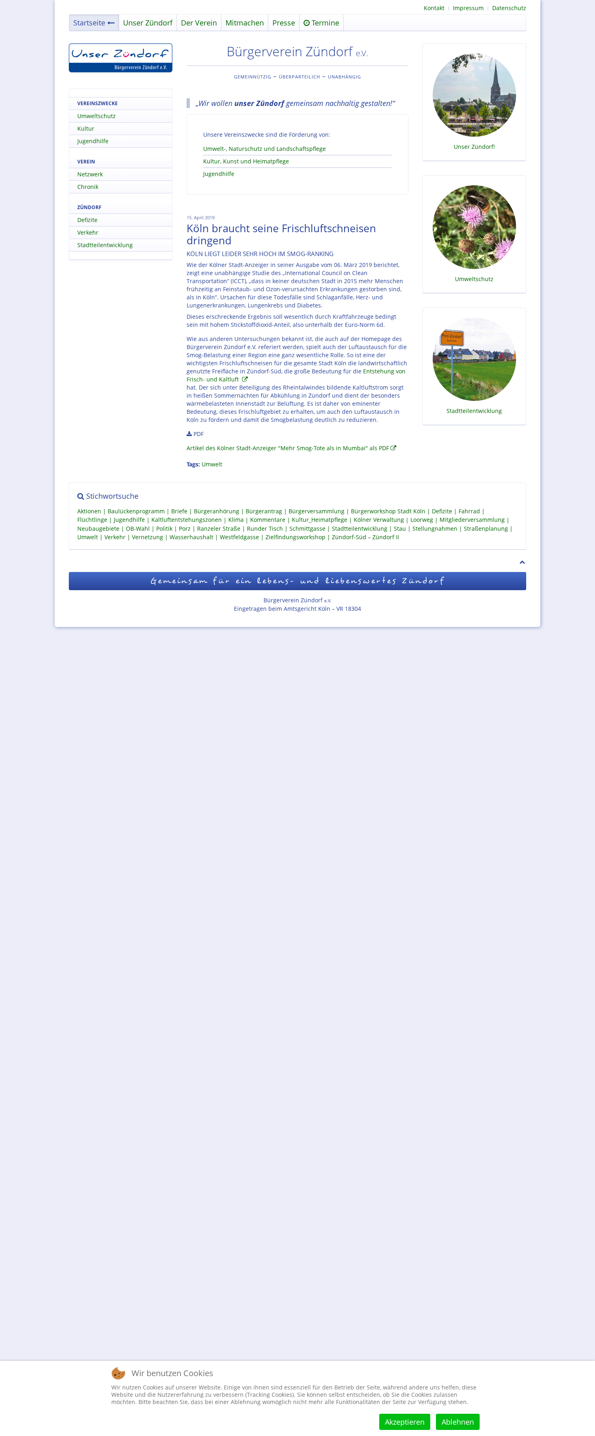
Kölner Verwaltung (379, 520)
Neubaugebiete (98, 528)
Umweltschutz (96, 116)
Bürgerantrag (264, 511)
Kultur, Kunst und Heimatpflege (246, 161)
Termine (324, 23)
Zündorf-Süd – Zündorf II (365, 537)
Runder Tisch (265, 528)
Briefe (179, 511)
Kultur (85, 128)
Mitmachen (244, 23)
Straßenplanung (486, 528)
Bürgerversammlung (316, 511)
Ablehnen (458, 1422)
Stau (400, 528)
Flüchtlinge (92, 520)
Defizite (87, 220)
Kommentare (267, 520)
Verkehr (87, 232)
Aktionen (89, 511)
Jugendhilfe (218, 174)
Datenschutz (509, 8)
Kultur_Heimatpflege (319, 520)
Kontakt (434, 8)
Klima (236, 520)
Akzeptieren (405, 1422)
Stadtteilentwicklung (105, 245)
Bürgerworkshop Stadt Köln (388, 511)
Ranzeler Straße (218, 528)
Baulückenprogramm (136, 511)
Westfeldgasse (239, 537)
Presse (283, 23)
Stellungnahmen (434, 528)
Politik (164, 528)
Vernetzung (147, 537)
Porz (185, 528)
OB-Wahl (138, 528)
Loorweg (421, 520)
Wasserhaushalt (191, 537)
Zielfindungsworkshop (295, 537)
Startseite (89, 23)
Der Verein (199, 23)
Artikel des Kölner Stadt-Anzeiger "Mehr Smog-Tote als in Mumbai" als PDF (288, 448)
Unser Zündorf (147, 23)
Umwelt (212, 464)
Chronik (87, 187)
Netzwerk (90, 174)
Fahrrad (469, 511)
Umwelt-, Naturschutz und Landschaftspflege (264, 148)
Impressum (468, 8)
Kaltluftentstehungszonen (186, 520)
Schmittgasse (307, 528)
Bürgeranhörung (216, 511)
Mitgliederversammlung (472, 520)
